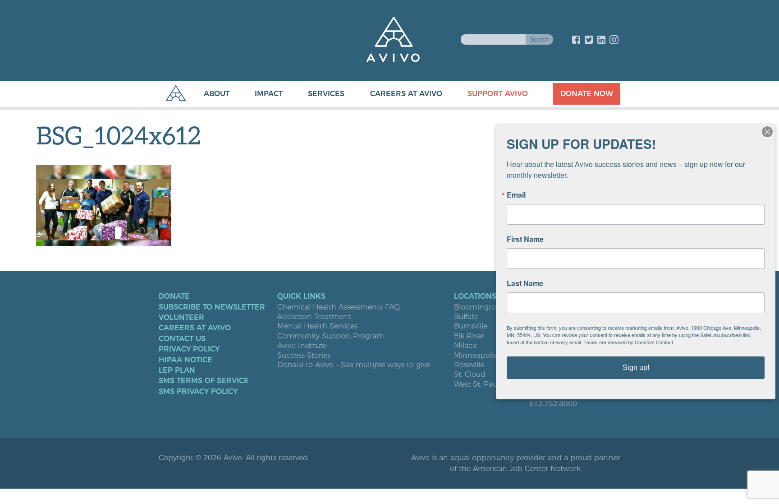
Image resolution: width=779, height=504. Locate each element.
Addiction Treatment (314, 317)
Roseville (469, 365)
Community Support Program (330, 336)
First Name (525, 239)
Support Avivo (497, 93)
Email (516, 195)
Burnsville (470, 326)
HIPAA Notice (185, 360)
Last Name (525, 283)
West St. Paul (476, 384)
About (216, 93)
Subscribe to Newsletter (212, 307)
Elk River (469, 336)
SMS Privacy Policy (198, 392)
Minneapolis (475, 355)
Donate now (586, 93)
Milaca (465, 346)
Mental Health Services (317, 326)
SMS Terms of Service (204, 381)
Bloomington (477, 307)
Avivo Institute (302, 346)
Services (326, 93)
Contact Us (182, 339)
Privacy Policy (189, 349)
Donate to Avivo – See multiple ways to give (353, 365)
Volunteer (181, 318)
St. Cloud (470, 374)
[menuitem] (207, 94)
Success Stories (303, 355)
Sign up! (636, 367)
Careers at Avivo (406, 93)
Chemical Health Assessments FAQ (338, 307)
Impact (269, 93)
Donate (174, 296)
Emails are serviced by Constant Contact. (628, 342)
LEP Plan (177, 370)
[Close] (767, 131)
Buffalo (466, 317)
